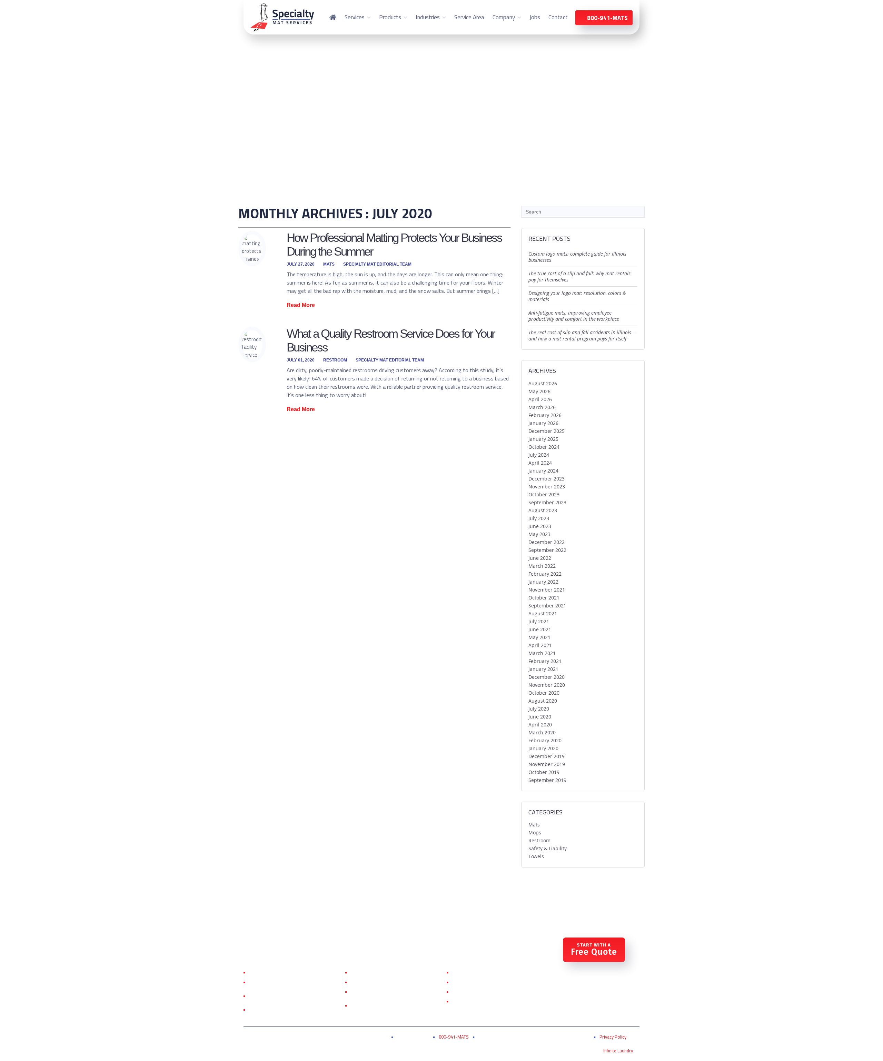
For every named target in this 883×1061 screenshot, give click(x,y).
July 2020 (538, 708)
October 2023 (543, 494)
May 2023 (539, 534)
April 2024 (540, 462)
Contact (558, 17)
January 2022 (543, 581)
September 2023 (547, 502)
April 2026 (540, 399)
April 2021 (540, 645)
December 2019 (546, 756)
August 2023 (542, 510)
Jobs (534, 17)
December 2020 (546, 677)
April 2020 (540, 724)
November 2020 (546, 685)
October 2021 (543, 597)
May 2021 (539, 637)
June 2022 (539, 558)
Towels (536, 856)
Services (355, 17)
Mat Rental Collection (376, 972)
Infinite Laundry (618, 1051)
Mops (534, 832)
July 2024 (538, 455)
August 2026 (542, 383)
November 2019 (546, 764)
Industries (428, 17)
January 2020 (543, 748)
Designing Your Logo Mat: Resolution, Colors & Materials (577, 296)
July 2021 (538, 621)
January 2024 (543, 470)
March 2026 (542, 407)
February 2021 (545, 661)
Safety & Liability (547, 848)
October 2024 (543, 447)
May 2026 (539, 391)
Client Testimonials (474, 982)
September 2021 (547, 605)
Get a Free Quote (269, 1009)
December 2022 (546, 542)
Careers (460, 992)
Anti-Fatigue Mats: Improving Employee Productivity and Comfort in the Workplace (573, 315)
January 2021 (543, 669)
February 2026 (545, 415)
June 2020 (539, 716)
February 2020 (545, 740)
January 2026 (543, 423)
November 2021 (546, 589)
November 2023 (546, 486)
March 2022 (542, 566)
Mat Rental (262, 972)
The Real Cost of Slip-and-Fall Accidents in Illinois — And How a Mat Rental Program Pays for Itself (582, 335)
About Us (463, 972)
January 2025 (543, 439)
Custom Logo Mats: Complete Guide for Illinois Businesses (577, 256)
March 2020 (542, 732)
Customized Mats (371, 982)
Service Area (469, 17)
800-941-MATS (454, 1036)
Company (504, 17)
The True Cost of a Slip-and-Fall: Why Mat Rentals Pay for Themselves (579, 276)
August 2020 (542, 700)
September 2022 (547, 550)
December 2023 (546, 478)
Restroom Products (374, 992)
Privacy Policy (612, 1036)
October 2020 (543, 693)
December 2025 (546, 431)
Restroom (335, 360)
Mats (329, 264)
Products (390, 17)
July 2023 (538, 518)
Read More (301, 305)
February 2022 (545, 574)
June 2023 (539, 526)
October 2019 (543, 772)
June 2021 (539, 629)
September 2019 (547, 780)
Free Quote (594, 949)
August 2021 (542, 613)
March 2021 (542, 653)
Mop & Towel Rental (273, 982)
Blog (457, 1001)
